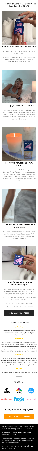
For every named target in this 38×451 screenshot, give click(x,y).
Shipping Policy (22, 446)
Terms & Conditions (9, 446)
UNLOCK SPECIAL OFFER (19, 313)
